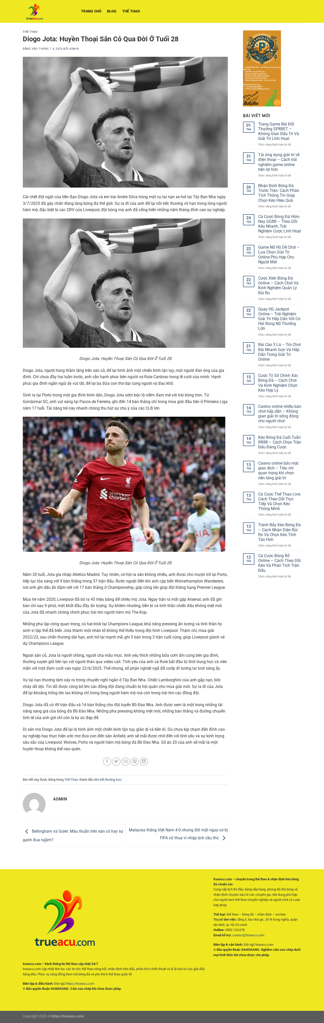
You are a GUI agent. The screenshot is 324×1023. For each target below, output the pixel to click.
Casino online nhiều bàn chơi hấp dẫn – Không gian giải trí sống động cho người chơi (279, 414)
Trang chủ (91, 11)
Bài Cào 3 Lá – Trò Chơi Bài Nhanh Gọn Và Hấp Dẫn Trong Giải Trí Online (279, 352)
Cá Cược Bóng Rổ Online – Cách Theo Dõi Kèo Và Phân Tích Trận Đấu (279, 563)
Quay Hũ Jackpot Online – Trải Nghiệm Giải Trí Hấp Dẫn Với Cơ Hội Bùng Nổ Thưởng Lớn (279, 319)
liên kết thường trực (108, 779)
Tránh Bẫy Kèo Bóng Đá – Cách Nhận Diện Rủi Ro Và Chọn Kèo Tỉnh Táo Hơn (279, 532)
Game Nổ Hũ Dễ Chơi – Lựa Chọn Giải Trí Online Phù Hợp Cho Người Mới (279, 254)
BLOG (112, 11)
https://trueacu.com (80, 983)
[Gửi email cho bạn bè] (125, 761)
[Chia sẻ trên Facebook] (107, 761)
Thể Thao (131, 11)
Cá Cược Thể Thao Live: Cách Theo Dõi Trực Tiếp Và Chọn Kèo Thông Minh (279, 501)
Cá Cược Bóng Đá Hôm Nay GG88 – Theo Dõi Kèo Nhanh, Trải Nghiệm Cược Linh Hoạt (279, 224)
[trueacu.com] (48, 11)
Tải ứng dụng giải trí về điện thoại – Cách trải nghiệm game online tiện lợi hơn (278, 162)
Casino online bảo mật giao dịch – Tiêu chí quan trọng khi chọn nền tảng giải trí (278, 470)
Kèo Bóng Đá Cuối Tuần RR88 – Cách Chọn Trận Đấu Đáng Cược (279, 442)
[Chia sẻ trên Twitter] (116, 761)
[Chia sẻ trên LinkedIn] (144, 761)
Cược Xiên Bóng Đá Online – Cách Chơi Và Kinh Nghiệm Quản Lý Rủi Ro (278, 285)
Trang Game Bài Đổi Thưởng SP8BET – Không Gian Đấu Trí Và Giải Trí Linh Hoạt (278, 131)
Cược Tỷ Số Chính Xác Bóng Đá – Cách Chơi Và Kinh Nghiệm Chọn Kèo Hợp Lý (278, 383)
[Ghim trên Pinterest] (134, 761)
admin (74, 48)
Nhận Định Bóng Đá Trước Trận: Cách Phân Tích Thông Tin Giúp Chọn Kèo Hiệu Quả (278, 193)
